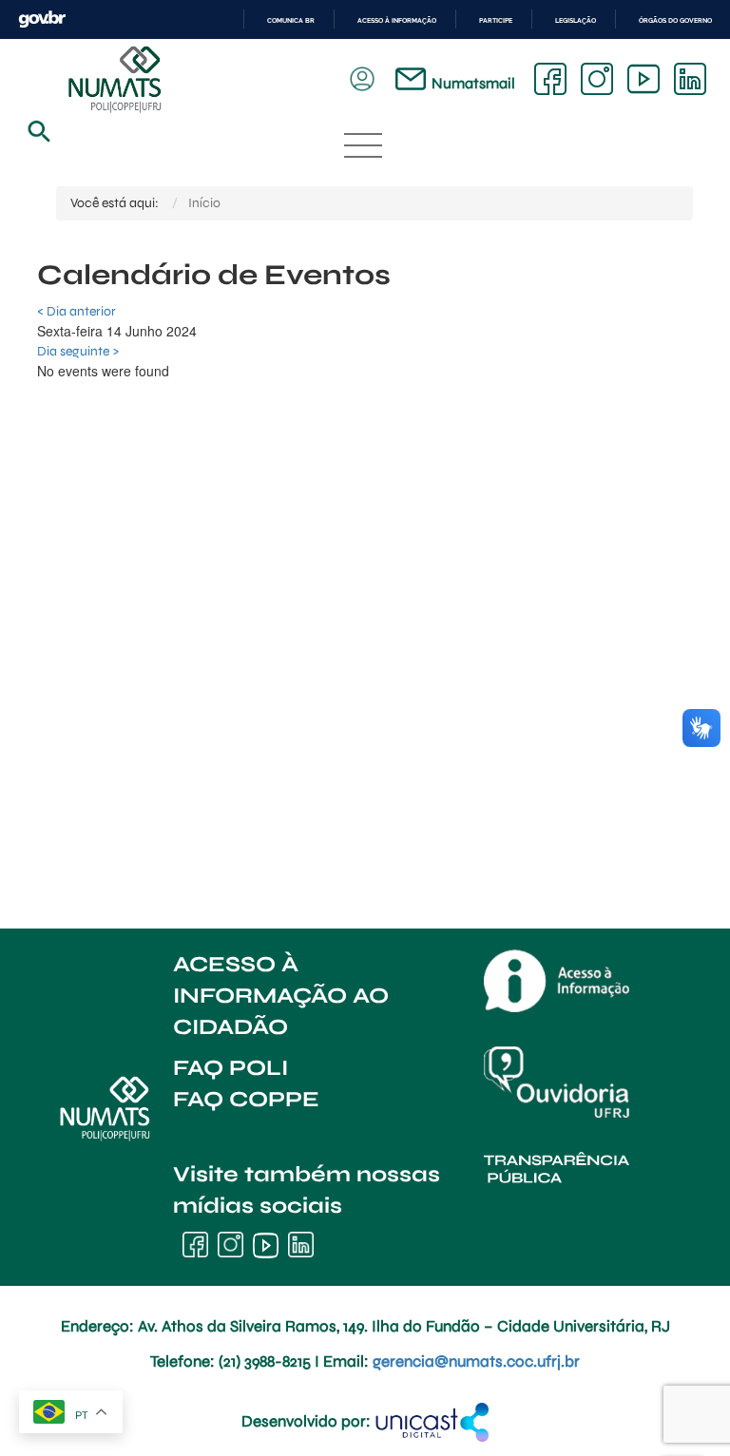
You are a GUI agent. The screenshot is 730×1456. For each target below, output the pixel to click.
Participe (495, 20)
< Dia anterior (76, 311)
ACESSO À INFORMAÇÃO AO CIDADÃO (281, 995)
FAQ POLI (230, 1068)
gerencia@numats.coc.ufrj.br (476, 1361)
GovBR (42, 19)
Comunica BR (291, 20)
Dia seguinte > (78, 351)
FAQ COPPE (246, 1099)
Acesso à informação (396, 20)
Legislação (575, 20)
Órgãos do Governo (675, 20)
